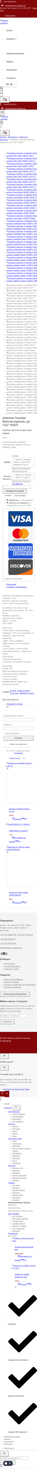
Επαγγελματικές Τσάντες (19, 1202)
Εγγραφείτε (18, 753)
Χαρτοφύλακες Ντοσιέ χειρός (20, 1211)
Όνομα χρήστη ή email (18, 716)
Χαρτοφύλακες (14, 1208)
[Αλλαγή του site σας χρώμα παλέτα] (8, 1463)
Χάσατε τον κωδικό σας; (18, 744)
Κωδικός (12, 725)
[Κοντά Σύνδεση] (4, 1056)
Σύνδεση (18, 738)
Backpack (12, 1205)
